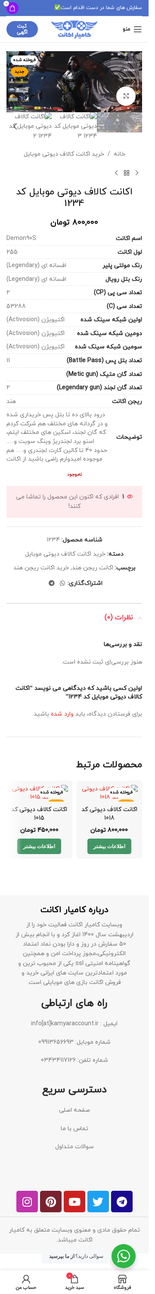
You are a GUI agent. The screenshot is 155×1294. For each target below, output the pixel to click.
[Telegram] (122, 1201)
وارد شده (62, 714)
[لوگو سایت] (74, 29)
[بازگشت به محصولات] (126, 173)
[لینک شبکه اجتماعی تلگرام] (51, 584)
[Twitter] (98, 1201)
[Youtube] (74, 1201)
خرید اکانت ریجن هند (41, 568)
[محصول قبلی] (137, 173)
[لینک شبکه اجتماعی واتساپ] (62, 584)
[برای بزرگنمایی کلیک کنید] (126, 96)
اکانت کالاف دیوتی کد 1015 (39, 813)
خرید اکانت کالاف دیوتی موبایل (64, 154)
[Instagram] (27, 1201)
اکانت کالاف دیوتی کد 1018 (109, 813)
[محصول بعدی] (116, 173)
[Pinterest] (51, 1201)
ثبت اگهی (22, 29)
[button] (133, 81)
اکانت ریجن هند (92, 568)
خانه (119, 154)
